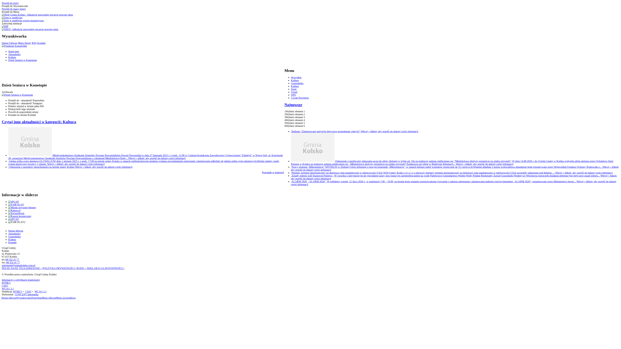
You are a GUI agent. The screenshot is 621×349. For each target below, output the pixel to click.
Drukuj (21, 109)
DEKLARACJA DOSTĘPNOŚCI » (106, 268)
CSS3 (5, 285)
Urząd (294, 92)
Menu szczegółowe (66, 297)
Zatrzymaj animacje (12, 23)
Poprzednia (26, 100)
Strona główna (8, 297)
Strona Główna (9, 43)
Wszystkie (296, 77)
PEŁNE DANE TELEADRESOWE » (22, 268)
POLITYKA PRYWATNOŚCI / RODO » (64, 268)
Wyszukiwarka (23, 297)
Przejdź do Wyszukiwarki (15, 6)
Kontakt (41, 43)
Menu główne (49, 297)
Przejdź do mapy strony (14, 9)
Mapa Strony (24, 43)
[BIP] (5, 26)
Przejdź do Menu (10, 12)
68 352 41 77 (12, 259)
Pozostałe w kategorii (273, 172)
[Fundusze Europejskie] (14, 46)
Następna (25, 103)
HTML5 (6, 282)
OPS (293, 95)
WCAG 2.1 (8, 288)
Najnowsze (293, 105)
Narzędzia (36, 297)
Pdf (26, 106)
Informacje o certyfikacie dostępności (21, 280)
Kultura (295, 80)
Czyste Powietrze (300, 97)
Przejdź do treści (10, 3)
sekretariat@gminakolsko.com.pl (18, 265)
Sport (293, 89)
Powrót (23, 112)
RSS (34, 43)
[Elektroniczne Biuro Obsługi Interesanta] (30, 29)
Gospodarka (297, 83)
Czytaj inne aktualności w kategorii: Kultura (39, 122)
